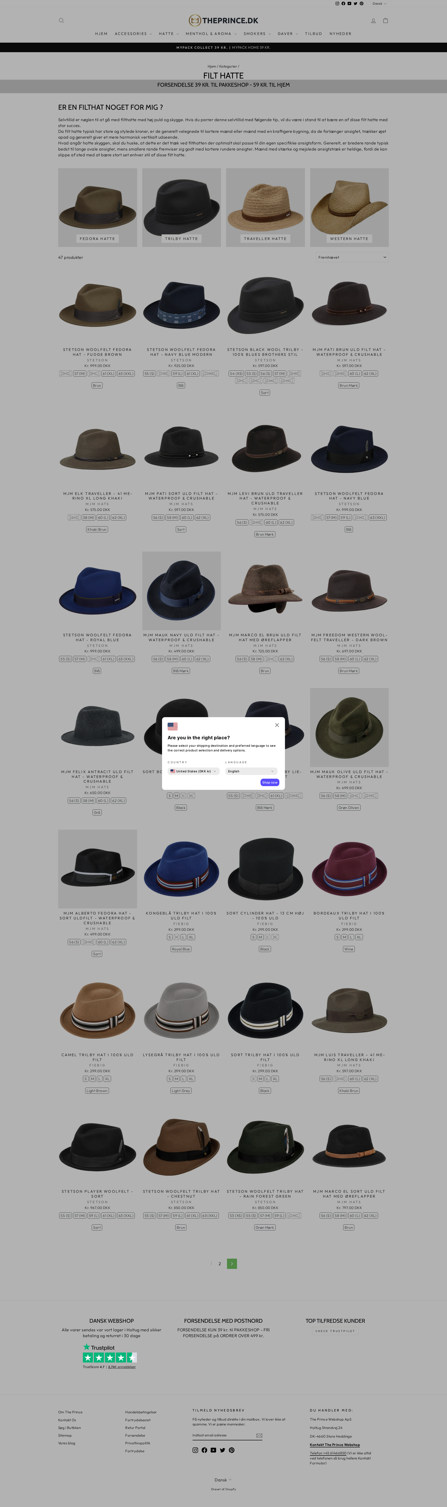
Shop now (270, 782)
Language (236, 762)
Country (177, 762)
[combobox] (190, 771)
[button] (277, 726)
